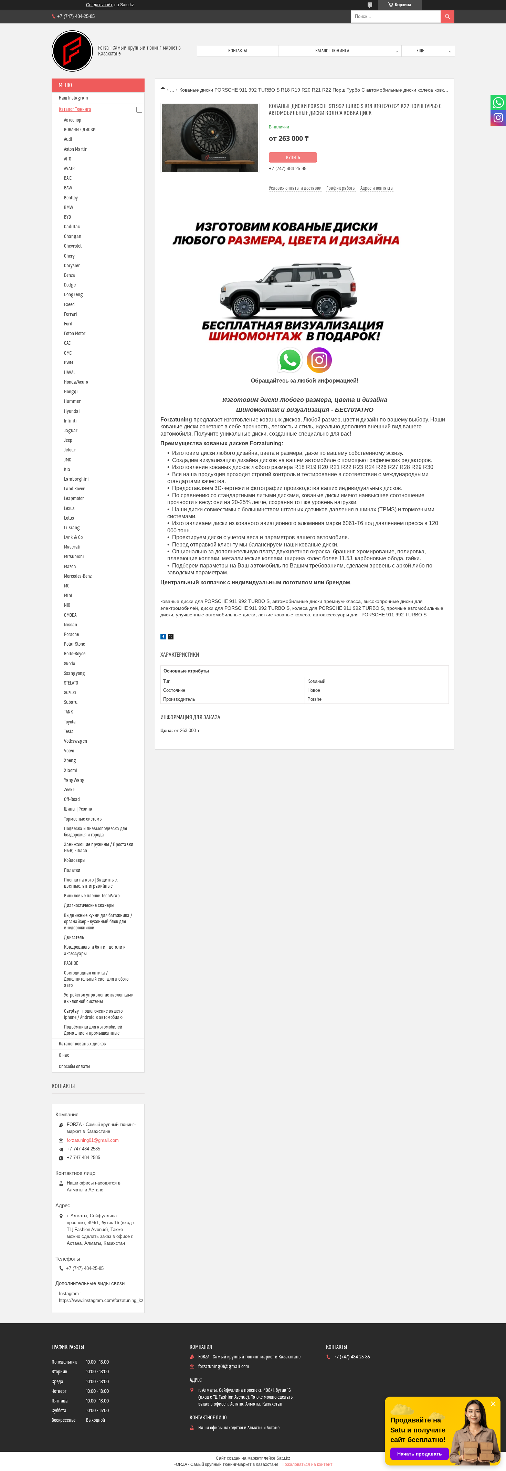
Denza (69, 275)
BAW (68, 188)
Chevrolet (73, 246)
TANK (68, 712)
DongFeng (73, 295)
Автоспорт (73, 120)
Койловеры (74, 860)
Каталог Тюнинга (75, 109)
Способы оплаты (74, 1067)
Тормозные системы (83, 819)
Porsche (71, 634)
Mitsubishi (74, 557)
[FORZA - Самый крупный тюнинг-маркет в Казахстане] (72, 51)
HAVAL (69, 372)
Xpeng (70, 760)
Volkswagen (75, 741)
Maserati (72, 547)
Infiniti (70, 421)
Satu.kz (283, 1458)
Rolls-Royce (74, 654)
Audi (68, 139)
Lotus (69, 518)
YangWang (74, 780)
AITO (67, 159)
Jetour (69, 450)
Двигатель (74, 937)
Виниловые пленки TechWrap (92, 896)
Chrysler (72, 266)
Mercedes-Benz (78, 576)
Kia (67, 469)
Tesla (69, 731)
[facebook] (163, 637)
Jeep (68, 440)
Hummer (72, 401)
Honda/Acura (76, 382)
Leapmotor (74, 498)
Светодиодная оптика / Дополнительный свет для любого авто (96, 979)
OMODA (70, 615)
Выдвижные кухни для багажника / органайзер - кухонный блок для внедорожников (98, 922)
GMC (68, 353)
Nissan (70, 625)
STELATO (71, 683)
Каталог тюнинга (332, 51)
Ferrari (70, 314)
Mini (68, 595)
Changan (72, 236)
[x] (170, 637)
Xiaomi (70, 770)
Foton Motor (74, 333)
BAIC (68, 178)
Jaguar (70, 431)
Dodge (70, 285)
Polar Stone (74, 644)
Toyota (70, 722)
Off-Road (72, 799)
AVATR (69, 168)
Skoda (69, 664)
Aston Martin (75, 149)
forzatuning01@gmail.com (93, 1140)
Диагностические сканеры (89, 905)
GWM (68, 363)
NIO (67, 605)
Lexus (69, 508)
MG (67, 586)
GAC (67, 343)
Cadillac (72, 227)
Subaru (70, 702)
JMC (67, 460)
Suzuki (70, 693)
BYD (67, 217)
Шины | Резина (78, 809)
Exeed (69, 304)
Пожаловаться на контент (307, 1464)
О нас (64, 1055)
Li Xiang (72, 528)
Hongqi (71, 392)
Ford (68, 324)
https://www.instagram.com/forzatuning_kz (101, 1300)
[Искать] (447, 16)
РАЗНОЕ (71, 963)
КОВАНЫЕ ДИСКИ (80, 130)
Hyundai (72, 411)
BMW (68, 207)
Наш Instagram (73, 98)
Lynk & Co (73, 537)
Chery (69, 256)
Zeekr (69, 790)
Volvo (69, 751)
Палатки (72, 870)
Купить (293, 157)
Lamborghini (76, 479)
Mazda (70, 567)
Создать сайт (99, 4)
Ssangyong (74, 673)
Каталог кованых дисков (82, 1044)
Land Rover (74, 489)
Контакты (237, 51)
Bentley (71, 198)
